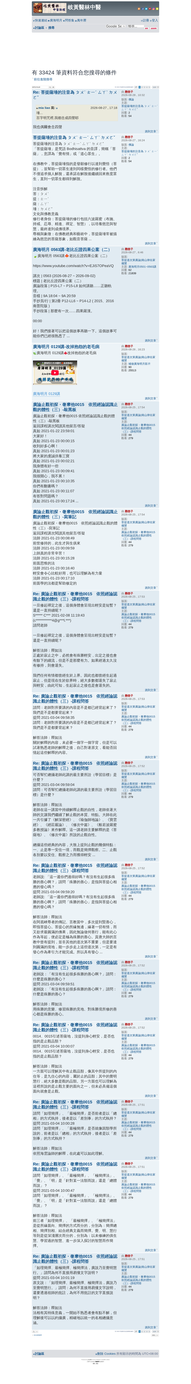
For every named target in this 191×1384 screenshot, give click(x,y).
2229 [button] (154, 87)
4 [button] (146, 87)
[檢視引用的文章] (57, 107)
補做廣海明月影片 (139, 363)
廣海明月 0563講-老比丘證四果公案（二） (72, 249)
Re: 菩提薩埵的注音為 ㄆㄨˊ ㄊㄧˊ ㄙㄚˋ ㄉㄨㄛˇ (75, 95)
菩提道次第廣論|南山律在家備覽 (138, 261)
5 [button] (149, 87)
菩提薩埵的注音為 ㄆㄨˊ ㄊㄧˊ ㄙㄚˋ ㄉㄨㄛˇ (139, 107)
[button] (136, 87)
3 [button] (144, 87)
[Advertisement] (95, 49)
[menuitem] (55, 20)
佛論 (131, 99)
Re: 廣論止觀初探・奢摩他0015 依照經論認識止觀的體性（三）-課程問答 (75, 596)
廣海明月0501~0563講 (142, 266)
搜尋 (146, 28)
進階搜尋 (154, 28)
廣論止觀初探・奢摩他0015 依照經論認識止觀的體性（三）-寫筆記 (75, 514)
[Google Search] (124, 26)
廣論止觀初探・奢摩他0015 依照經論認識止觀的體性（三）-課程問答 (139, 428)
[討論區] (50, 8)
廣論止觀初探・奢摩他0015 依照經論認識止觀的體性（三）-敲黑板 (75, 407)
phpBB (89, 1359)
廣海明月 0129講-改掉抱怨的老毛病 (66, 346)
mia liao (44, 108)
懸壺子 (129, 91)
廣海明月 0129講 (46, 394)
